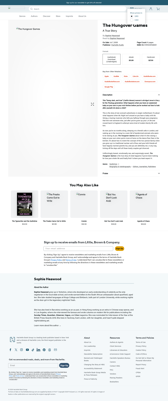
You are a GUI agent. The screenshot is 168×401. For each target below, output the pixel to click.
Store (58, 16)
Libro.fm (136, 76)
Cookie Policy (141, 350)
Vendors (113, 373)
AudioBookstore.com (132, 81)
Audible (116, 76)
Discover (46, 16)
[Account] (151, 9)
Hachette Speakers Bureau (120, 358)
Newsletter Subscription (93, 354)
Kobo (126, 76)
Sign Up (119, 248)
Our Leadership (90, 346)
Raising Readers (116, 377)
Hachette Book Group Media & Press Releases (95, 373)
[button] (92, 104)
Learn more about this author (46, 325)
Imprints (69, 16)
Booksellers (114, 381)
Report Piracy (141, 364)
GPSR (138, 376)
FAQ (111, 369)
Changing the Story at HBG (94, 364)
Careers (113, 362)
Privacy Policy (141, 346)
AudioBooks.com (150, 76)
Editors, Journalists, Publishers (144, 166)
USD (136, 16)
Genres (22, 16)
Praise (105, 173)
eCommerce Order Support (120, 354)
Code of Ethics (141, 354)
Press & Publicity (90, 379)
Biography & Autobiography (120, 166)
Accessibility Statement (93, 368)
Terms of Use (141, 342)
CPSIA (138, 372)
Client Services (115, 346)
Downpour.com (150, 81)
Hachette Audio (117, 45)
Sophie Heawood (112, 35)
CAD (137, 20)
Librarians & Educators (118, 350)
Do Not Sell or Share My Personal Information (145, 359)
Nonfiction (113, 164)
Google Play (109, 87)
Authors (34, 16)
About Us (82, 16)
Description (107, 94)
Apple (107, 76)
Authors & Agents (116, 342)
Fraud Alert (140, 368)
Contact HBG (115, 366)
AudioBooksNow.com (112, 81)
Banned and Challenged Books (93, 359)
